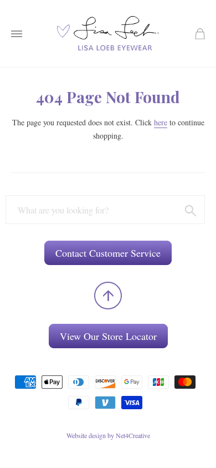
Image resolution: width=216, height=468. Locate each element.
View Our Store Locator (108, 336)
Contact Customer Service (108, 253)
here (160, 122)
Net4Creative (133, 435)
